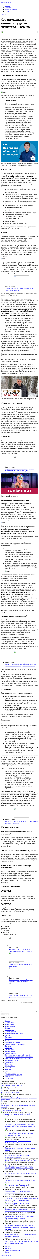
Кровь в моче (9, 1049)
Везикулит (8, 1064)
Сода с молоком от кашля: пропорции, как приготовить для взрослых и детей (19, 470)
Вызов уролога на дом (12, 9)
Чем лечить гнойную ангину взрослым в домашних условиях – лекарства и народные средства (20, 1227)
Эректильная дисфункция (13, 1075)
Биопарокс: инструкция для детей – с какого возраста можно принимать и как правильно (20, 1210)
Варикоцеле (9, 1062)
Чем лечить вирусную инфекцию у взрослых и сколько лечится (21, 980)
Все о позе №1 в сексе (8, 1089)
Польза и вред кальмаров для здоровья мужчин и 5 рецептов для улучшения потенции (21, 1199)
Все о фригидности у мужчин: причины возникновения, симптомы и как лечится (19, 1167)
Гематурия (8, 1048)
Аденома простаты (11, 1060)
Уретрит (7, 1035)
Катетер (7, 1076)
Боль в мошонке (10, 1026)
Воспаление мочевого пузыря (15, 1044)
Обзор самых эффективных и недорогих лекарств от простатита (18, 1192)
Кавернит (8, 1069)
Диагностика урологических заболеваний (19, 1057)
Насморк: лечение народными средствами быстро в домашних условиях (19, 1217)
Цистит (7, 1028)
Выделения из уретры (12, 1042)
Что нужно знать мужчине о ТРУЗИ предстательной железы (17, 1156)
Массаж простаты (11, 1031)
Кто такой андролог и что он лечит (17, 1204)
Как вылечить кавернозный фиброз (17, 1186)
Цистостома (9, 1078)
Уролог (7, 6)
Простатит (8, 1037)
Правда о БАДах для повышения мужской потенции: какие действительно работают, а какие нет (20, 1126)
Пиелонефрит (9, 1030)
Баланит (7, 1021)
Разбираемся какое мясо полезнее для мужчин (20, 1160)
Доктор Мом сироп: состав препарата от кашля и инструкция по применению (21, 1242)
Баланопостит (9, 1022)
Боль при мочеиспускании (14, 1033)
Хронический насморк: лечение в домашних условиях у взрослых (20, 996)
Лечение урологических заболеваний (17, 1055)
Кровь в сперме (10, 1051)
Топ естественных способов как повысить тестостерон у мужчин (19, 1134)
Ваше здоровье (6, 2)
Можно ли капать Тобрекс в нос (12, 1110)
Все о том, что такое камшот (10, 1092)
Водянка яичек (10, 1066)
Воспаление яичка (11, 1053)
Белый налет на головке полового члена (18, 1039)
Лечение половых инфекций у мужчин (18, 1058)
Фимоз (7, 1040)
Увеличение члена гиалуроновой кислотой (15, 1114)
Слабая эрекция (10, 1073)
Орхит (7, 1071)
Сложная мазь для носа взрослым (12, 1085)
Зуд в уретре (9, 1067)
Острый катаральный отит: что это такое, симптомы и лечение (19, 289)
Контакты (8, 7)
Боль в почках (9, 1024)
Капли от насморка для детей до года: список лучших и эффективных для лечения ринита (20, 665)
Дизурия (8, 1046)
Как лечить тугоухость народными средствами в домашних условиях (20, 950)
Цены (7, 11)
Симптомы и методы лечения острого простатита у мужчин (18, 1141)
